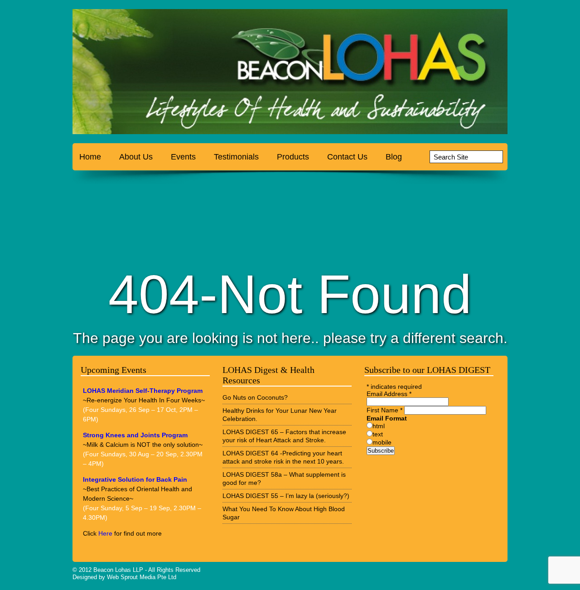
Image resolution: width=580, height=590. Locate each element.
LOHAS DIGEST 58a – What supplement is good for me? (284, 478)
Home (90, 156)
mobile (382, 442)
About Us (136, 156)
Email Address (389, 393)
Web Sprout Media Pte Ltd (141, 577)
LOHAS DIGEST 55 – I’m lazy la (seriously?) (285, 495)
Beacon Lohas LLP (118, 569)
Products (293, 156)
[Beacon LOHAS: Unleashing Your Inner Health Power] (129, 74)
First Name (384, 410)
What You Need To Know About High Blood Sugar (283, 513)
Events (183, 156)
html (378, 426)
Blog (394, 156)
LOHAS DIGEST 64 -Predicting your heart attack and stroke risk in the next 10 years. (283, 457)
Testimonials (236, 156)
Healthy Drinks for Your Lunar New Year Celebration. (279, 414)
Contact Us (347, 156)
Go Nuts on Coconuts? (255, 397)
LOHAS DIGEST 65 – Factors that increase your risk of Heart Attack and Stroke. (284, 436)
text (377, 434)
